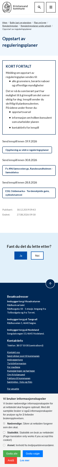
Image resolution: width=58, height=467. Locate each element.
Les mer (24, 460)
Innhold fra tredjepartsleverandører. (30, 445)
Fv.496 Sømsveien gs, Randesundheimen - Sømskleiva (29, 170)
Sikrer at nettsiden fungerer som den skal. (28, 425)
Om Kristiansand (16, 374)
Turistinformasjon (16, 363)
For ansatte (13, 388)
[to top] (50, 283)
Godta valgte (33, 453)
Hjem (4, 22)
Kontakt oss (13, 352)
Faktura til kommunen (18, 378)
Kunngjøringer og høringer (21, 370)
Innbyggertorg (15, 359)
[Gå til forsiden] (15, 6)
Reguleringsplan (10, 25)
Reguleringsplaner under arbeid (36, 25)
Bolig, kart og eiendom (20, 22)
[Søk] (39, 7)
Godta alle (11, 453)
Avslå (11, 460)
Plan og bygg (40, 22)
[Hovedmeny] (51, 7)
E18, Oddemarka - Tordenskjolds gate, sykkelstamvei (27, 192)
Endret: (6, 214)
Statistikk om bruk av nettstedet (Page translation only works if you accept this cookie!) (28, 436)
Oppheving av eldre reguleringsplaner (27, 149)
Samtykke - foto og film (19, 381)
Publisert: (7, 209)
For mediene (13, 367)
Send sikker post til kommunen (23, 355)
